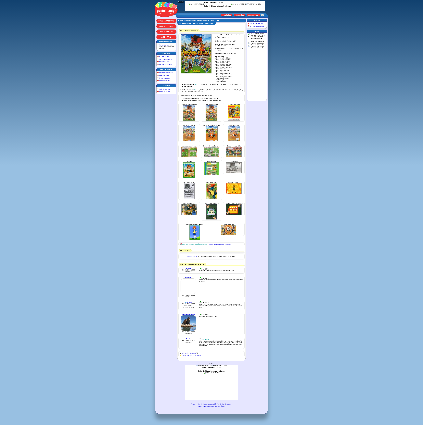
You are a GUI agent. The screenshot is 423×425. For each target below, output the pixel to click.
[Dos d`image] (234, 173)
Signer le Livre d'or (165, 78)
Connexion (239, 15)
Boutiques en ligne (165, 92)
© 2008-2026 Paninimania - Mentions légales (211, 406)
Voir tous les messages (189, 353)
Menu (181, 20)
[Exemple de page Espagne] (211, 156)
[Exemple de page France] (189, 156)
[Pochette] (189, 177)
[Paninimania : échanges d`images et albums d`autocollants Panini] (166, 14)
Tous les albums (166, 21)
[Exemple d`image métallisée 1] (211, 219)
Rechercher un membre (257, 26)
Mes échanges (166, 32)
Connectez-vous (164, 45)
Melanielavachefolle (188, 314)
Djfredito (188, 268)
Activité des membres (165, 59)
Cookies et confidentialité (208, 404)
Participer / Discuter (166, 69)
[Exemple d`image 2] (234, 193)
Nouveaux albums (164, 62)
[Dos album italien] (234, 141)
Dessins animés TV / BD (211, 20)
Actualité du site (164, 56)
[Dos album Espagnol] (189, 141)
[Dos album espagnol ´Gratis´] (212, 141)
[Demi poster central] (228, 234)
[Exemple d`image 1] (211, 198)
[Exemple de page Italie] (234, 156)
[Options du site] (262, 15)
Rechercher (257, 20)
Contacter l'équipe (164, 80)
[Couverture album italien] (211, 120)
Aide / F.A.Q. (166, 37)
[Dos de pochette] (211, 174)
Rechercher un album (256, 23)
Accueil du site (195, 404)
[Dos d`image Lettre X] (189, 198)
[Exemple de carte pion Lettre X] (194, 240)
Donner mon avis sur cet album (191, 355)
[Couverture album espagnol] (189, 120)
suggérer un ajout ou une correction (220, 244)
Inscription (227, 15)
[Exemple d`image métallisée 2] (234, 214)
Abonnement (253, 15)
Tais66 (188, 339)
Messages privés (164, 75)
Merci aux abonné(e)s (165, 64)
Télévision (199, 20)
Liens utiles (166, 86)
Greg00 (189, 302)
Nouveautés (166, 53)
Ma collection (166, 26)
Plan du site (220, 404)
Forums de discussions (166, 73)
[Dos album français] (234, 120)
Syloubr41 (188, 277)
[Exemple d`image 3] (189, 214)
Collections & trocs (164, 89)
